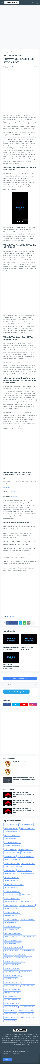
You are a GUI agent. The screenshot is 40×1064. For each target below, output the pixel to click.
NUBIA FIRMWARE (11, 936)
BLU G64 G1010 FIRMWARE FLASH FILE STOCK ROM (11, 647)
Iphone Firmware (11, 901)
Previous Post (6, 685)
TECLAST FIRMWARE (13, 982)
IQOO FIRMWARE (11, 894)
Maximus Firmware (12, 912)
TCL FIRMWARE (11, 978)
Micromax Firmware (12, 915)
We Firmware (10, 1010)
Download (6, 487)
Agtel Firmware (26, 824)
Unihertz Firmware (12, 996)
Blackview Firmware (12, 845)
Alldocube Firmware (12, 831)
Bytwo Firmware (25, 849)
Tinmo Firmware (28, 985)
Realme (21, 954)
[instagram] (33, 704)
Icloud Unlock (27, 894)
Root (8, 957)
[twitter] (16, 704)
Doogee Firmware (12, 863)
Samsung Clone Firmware (14, 961)
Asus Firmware (11, 838)
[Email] (28, 623)
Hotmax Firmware (11, 877)
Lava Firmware (11, 905)
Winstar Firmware (11, 1017)
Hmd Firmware (11, 873)
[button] (2, 2)
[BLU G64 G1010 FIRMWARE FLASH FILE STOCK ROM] (11, 639)
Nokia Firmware (28, 936)
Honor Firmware (27, 873)
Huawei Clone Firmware (13, 884)
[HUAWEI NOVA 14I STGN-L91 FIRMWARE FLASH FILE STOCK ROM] (7, 803)
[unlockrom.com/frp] (7, 772)
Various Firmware (12, 1003)
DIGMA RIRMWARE (26, 856)
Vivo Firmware (11, 1006)
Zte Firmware (10, 1020)
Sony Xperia (26, 971)
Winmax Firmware (26, 1013)
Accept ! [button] (7, 1059)
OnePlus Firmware (12, 943)
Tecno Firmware (11, 985)
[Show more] (33, 623)
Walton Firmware (27, 1006)
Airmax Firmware (11, 828)
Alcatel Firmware (27, 828)
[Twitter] (20, 623)
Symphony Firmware (12, 975)
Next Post (35, 685)
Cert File (27, 852)
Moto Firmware (11, 922)
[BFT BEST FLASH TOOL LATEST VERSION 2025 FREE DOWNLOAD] (7, 780)
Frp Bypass (9, 870)
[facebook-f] (7, 704)
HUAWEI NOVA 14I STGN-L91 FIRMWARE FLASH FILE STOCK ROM (23, 802)
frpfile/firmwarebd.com (21, 762)
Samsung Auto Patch (22, 957)
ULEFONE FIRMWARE (13, 989)
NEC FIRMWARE (11, 929)
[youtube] (24, 704)
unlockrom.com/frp (20, 770)
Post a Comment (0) (20, 678)
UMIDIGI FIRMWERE (12, 992)
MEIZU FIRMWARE (12, 908)
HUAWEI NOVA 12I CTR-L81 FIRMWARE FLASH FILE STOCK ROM (23, 810)
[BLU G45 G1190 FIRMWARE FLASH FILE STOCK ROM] (11, 657)
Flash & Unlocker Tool (13, 866)
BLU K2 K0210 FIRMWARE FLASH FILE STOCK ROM (29, 647)
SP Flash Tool (15, 492)
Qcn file (9, 954)
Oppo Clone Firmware (13, 947)
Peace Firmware (27, 950)
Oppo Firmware (11, 950)
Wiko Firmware (10, 1013)
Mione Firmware (27, 919)
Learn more (15, 1053)
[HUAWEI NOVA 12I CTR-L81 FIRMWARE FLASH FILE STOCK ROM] (7, 811)
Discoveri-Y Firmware (12, 859)
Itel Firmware (27, 901)
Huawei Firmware (12, 887)
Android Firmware (12, 835)
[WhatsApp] (24, 623)
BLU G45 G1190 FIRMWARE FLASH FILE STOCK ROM (11, 666)
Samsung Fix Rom (12, 968)
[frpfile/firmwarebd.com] (7, 764)
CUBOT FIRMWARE (12, 852)
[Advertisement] (20, 27)
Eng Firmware (28, 863)
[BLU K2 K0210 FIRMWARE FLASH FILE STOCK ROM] (29, 639)
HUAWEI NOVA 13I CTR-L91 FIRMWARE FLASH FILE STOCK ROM (23, 794)
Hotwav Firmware (12, 880)
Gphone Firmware (24, 870)
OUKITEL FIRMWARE (13, 940)
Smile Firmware (11, 971)
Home (5, 52)
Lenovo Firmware (27, 905)
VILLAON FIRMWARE (12, 999)
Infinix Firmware (11, 898)
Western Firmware (26, 1010)
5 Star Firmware (11, 824)
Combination (10, 856)
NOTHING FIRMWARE (13, 933)
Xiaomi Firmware (27, 1017)
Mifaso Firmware (11, 919)
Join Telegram (17, 691)
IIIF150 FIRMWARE (12, 891)
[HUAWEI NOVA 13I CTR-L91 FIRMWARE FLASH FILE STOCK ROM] (7, 795)
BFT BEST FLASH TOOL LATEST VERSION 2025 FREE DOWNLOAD (24, 778)
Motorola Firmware (12, 926)
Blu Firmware (12, 52)
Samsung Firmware (12, 964)
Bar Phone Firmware (12, 842)
